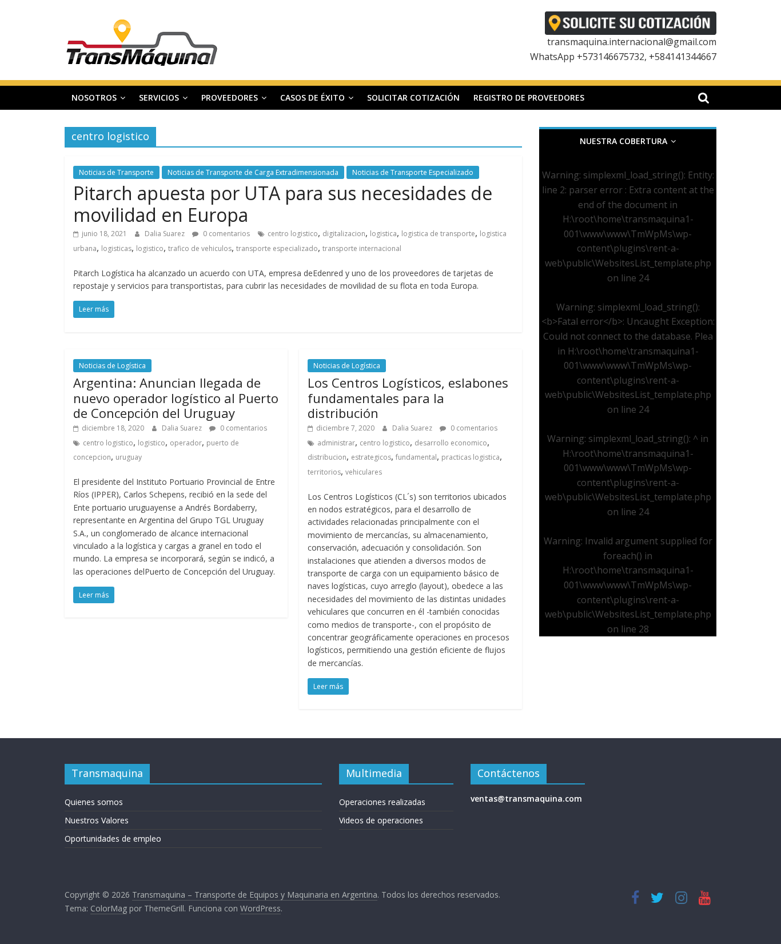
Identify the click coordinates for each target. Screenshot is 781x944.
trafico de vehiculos (200, 248)
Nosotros (94, 97)
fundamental (416, 457)
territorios (324, 472)
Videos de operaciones (381, 820)
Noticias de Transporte (116, 172)
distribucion (327, 457)
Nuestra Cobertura (623, 141)
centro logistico (293, 233)
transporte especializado (277, 248)
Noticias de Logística (112, 366)
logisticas (116, 248)
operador (186, 443)
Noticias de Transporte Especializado (412, 172)
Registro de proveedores (528, 97)
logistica (383, 233)
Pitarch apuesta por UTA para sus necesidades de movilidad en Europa (282, 204)
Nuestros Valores (97, 820)
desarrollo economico (451, 443)
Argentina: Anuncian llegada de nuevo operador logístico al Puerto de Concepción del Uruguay (175, 397)
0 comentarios (225, 233)
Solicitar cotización (413, 97)
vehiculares (363, 472)
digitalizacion (343, 233)
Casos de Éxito (312, 97)
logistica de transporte (438, 233)
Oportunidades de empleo (113, 838)
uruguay (128, 457)
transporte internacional (361, 248)
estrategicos (371, 457)
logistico (150, 248)
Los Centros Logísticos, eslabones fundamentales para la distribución (408, 397)
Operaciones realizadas (382, 801)
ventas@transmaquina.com (526, 798)
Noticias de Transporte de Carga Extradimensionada (253, 172)
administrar (336, 443)
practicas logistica (470, 457)
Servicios (159, 97)
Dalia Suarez (165, 233)
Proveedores (229, 97)
